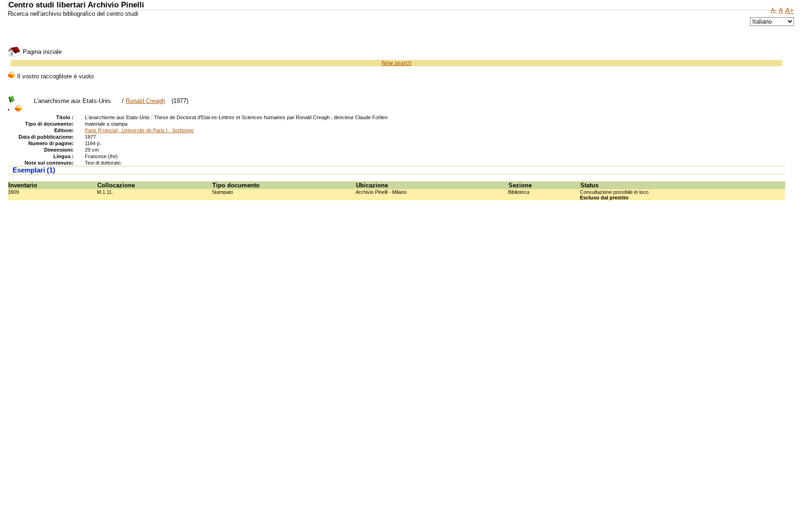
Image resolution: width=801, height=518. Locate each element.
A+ (789, 10)
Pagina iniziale (41, 51)
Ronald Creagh (145, 100)
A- (773, 10)
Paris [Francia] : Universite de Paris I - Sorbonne (139, 130)
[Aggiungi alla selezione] (18, 109)
